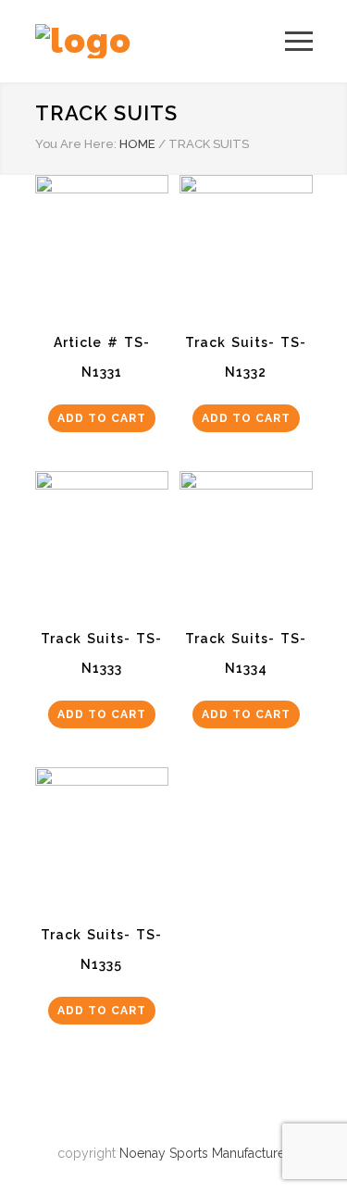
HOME (137, 144)
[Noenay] (160, 41)
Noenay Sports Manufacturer (204, 1153)
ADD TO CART (101, 418)
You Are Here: (76, 144)
